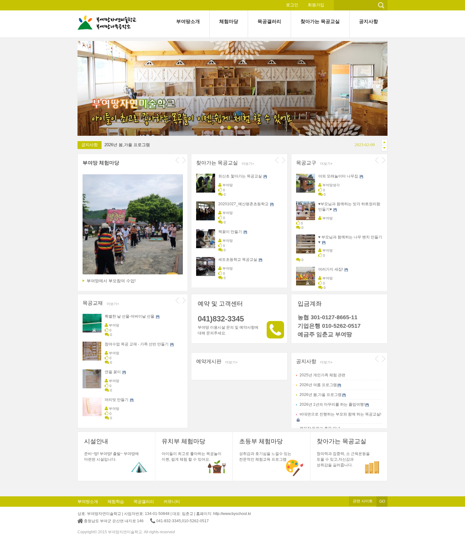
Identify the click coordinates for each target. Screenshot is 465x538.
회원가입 (316, 5)
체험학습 (116, 501)
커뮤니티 (172, 501)
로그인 (292, 5)
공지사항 (306, 361)
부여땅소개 (88, 501)
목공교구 (306, 162)
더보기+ (248, 163)
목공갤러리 (143, 501)
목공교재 (93, 303)
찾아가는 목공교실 (217, 162)
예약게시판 (208, 361)
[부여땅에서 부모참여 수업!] (133, 226)
